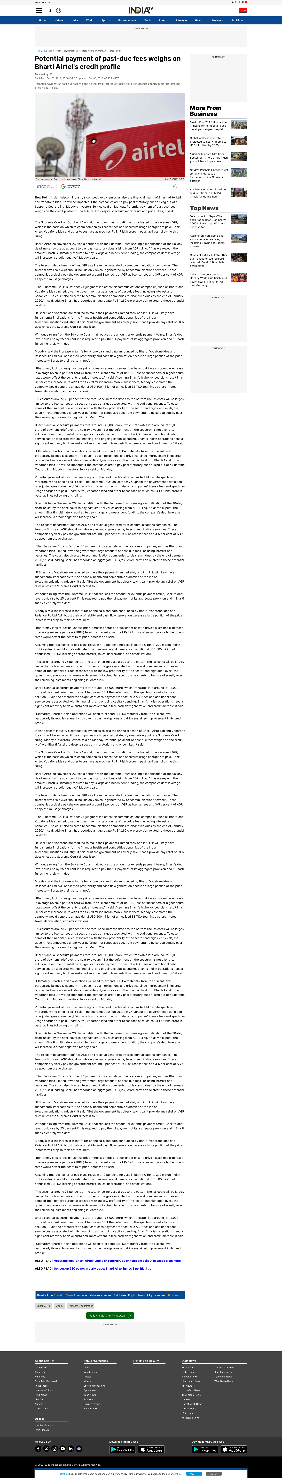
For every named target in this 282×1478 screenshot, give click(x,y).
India (75, 20)
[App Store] (151, 1449)
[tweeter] (46, 1448)
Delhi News (188, 1372)
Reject (214, 1473)
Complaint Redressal (46, 1381)
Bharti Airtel (44, 1305)
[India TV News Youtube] (246, 2)
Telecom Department (80, 1305)
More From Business (206, 110)
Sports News (91, 1390)
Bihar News (188, 1367)
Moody (59, 1305)
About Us (40, 1372)
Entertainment (127, 20)
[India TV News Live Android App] (122, 1449)
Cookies (64, 1473)
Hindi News (41, 1394)
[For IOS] (234, 1449)
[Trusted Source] (70, 186)
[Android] (236, 2)
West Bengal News (224, 1381)
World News (90, 1372)
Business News (92, 1404)
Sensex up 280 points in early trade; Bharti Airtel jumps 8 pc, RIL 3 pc (102, 1268)
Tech (147, 20)
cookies (177, 1473)
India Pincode (42, 1429)
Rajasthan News (223, 1372)
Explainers (89, 1399)
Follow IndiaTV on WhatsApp (107, 1315)
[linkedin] (71, 1448)
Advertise (40, 1376)
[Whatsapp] (175, 186)
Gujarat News (189, 1408)
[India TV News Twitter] (243, 2)
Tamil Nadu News (191, 1394)
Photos (163, 20)
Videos (59, 20)
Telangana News (223, 1376)
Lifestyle (181, 20)
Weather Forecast (44, 1425)
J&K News (187, 1413)
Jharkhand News (191, 1381)
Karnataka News (190, 1417)
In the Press (41, 1385)
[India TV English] (141, 10)
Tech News (90, 1394)
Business (217, 20)
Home (42, 20)
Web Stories (41, 1408)
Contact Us (41, 1367)
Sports (106, 20)
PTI (51, 74)
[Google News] (45, 186)
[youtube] (62, 1448)
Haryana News (189, 1376)
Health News (90, 1408)
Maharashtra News (224, 1367)
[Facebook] (38, 1448)
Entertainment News (94, 1385)
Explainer (237, 20)
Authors (39, 1404)
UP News (187, 1399)
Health (199, 20)
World (90, 20)
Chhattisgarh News (192, 1404)
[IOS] (233, 2)
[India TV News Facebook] (240, 2)
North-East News (191, 1390)
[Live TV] (243, 10)
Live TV (39, 1399)
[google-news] (79, 1448)
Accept (194, 1473)
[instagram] (54, 1448)
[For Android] (205, 1449)
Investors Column (44, 1390)
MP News (187, 1385)
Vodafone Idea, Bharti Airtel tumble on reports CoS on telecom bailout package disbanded (117, 1260)
